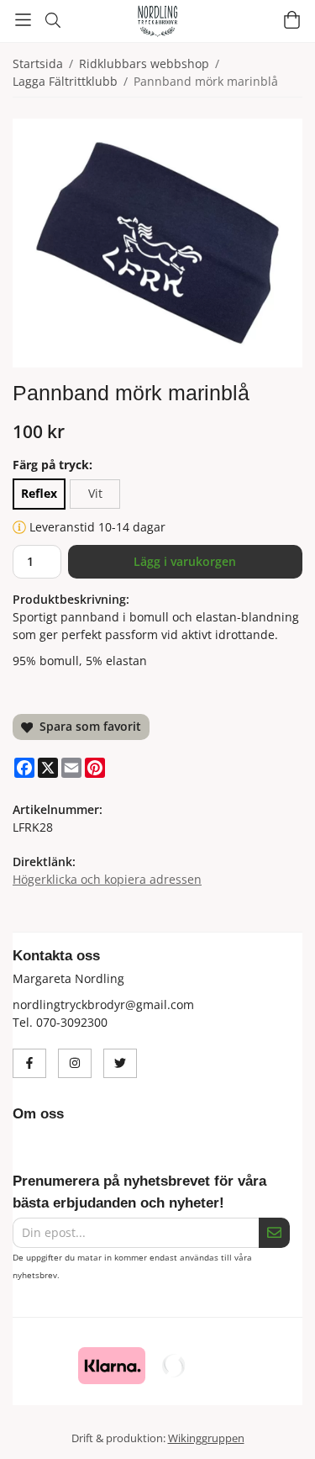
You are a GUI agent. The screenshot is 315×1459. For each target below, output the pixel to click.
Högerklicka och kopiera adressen (107, 879)
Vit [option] (95, 493)
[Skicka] (274, 1233)
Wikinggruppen (206, 1438)
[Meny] (23, 20)
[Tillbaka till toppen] (279, 1423)
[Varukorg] (292, 20)
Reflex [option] (39, 493)
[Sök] (52, 20)
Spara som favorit (87, 726)
